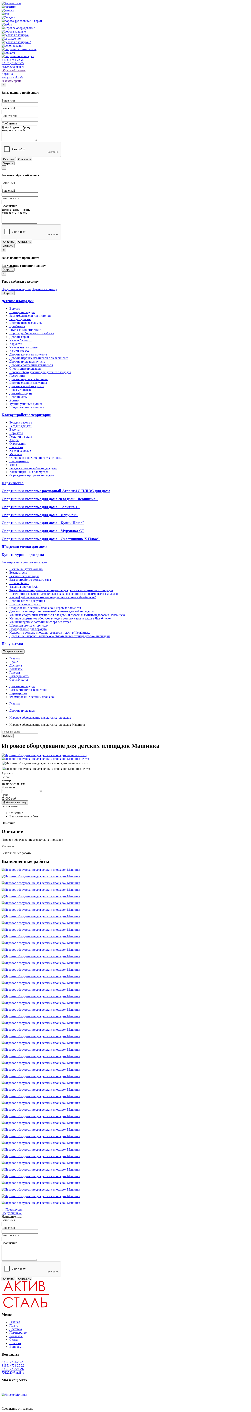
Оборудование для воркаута (28, 629)
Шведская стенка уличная (26, 407)
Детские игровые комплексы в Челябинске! (38, 358)
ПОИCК (7, 735)
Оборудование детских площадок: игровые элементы (45, 607)
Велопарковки (19, 461)
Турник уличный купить (25, 403)
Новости (15, 1343)
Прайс (13, 662)
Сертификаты (18, 679)
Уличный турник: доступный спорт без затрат (40, 622)
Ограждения (17, 443)
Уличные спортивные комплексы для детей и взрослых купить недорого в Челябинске (67, 615)
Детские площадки (18, 301)
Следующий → (12, 1213)
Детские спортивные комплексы (31, 365)
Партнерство (13, 483)
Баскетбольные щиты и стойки (30, 315)
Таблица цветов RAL (23, 586)
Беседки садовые (20, 422)
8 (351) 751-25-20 (13, 59)
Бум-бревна (17, 326)
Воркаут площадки (22, 312)
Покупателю (12, 644)
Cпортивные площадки (25, 368)
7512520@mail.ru (13, 66)
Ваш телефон (10, 115)
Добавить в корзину (14, 802)
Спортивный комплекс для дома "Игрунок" (40, 515)
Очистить (8, 159)
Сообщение (9, 123)
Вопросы (15, 1346)
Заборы (14, 440)
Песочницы (17, 375)
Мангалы (15, 454)
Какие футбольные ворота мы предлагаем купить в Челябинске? (52, 597)
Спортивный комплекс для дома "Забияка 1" (41, 507)
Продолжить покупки (16, 289)
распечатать (9, 806)
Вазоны (14, 429)
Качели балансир (20, 340)
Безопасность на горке (24, 576)
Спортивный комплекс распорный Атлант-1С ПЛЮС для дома (56, 491)
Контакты (16, 669)
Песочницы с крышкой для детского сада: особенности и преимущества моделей (63, 593)
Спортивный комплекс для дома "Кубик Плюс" (43, 523)
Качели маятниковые (23, 347)
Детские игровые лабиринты (28, 379)
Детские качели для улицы (27, 600)
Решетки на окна (20, 436)
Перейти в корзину (44, 289)
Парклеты (16, 433)
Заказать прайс (11, 81)
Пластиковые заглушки (25, 604)
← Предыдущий (13, 1209)
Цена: (5, 795)
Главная (14, 658)
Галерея (14, 672)
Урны (13, 464)
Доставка (15, 665)
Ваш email (8, 108)
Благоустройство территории (26, 415)
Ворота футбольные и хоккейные (31, 333)
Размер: (7, 780)
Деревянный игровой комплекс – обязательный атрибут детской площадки (59, 636)
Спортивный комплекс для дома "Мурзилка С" (43, 531)
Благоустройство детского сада (30, 579)
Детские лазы (18, 396)
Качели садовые (20, 450)
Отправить (24, 159)
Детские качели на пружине (28, 354)
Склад (13, 1339)
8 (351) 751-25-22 (13, 63)
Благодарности (19, 676)
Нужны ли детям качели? (26, 569)
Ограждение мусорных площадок (32, 475)
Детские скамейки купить (26, 386)
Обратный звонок (13, 70)
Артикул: (8, 773)
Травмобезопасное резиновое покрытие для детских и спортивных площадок (61, 590)
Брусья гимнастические (25, 329)
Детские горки (19, 336)
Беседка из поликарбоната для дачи (33, 468)
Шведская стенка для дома (24, 547)
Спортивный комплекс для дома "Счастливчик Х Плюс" (51, 539)
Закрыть (8, 163)
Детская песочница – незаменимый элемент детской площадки (51, 611)
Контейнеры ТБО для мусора (28, 471)
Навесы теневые (20, 389)
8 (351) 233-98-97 (13, 1369)
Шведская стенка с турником (28, 625)
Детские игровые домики (26, 322)
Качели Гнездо (19, 351)
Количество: (10, 787)
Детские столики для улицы (28, 382)
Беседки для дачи (20, 426)
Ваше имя (8, 100)
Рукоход (14, 400)
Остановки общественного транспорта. (35, 457)
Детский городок (20, 393)
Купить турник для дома (23, 555)
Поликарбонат (19, 583)
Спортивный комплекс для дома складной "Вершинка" (50, 499)
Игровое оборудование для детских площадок (40, 372)
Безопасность (18, 572)
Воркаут (14, 308)
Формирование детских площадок (24, 562)
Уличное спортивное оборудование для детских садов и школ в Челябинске (60, 618)
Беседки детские (20, 319)
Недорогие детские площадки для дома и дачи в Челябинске (49, 632)
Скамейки (16, 447)
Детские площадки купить (27, 361)
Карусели (15, 344)
